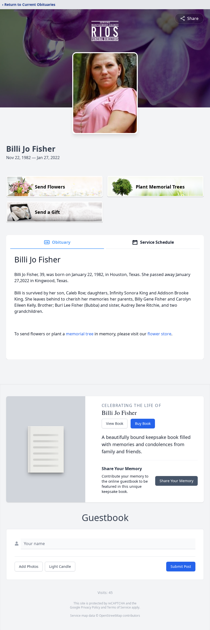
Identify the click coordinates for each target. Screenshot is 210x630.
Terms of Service (119, 607)
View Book (114, 423)
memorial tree (79, 334)
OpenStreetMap (110, 615)
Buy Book (143, 423)
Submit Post (181, 566)
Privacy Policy (90, 607)
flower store (159, 334)
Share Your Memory (176, 480)
